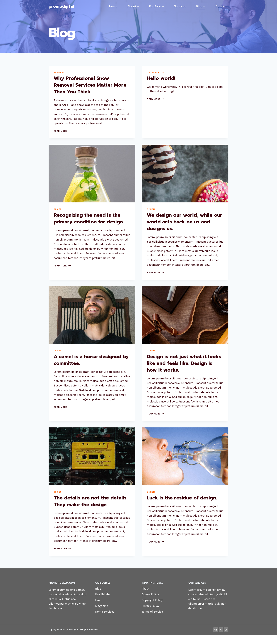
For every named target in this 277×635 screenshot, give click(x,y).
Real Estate (102, 594)
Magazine (101, 606)
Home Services (104, 611)
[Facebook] (215, 629)
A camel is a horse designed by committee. (91, 360)
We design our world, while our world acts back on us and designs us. (184, 221)
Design (58, 209)
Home (113, 6)
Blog (98, 588)
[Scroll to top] (269, 629)
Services (180, 6)
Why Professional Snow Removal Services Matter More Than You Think (90, 85)
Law (97, 600)
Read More (62, 131)
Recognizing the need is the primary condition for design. (89, 218)
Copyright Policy (152, 600)
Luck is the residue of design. (182, 498)
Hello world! (161, 78)
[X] (221, 629)
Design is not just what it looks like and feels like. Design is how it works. (184, 363)
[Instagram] (226, 629)
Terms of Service (152, 611)
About (145, 588)
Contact (221, 6)
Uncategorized (155, 72)
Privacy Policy (150, 606)
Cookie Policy (150, 594)
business (59, 72)
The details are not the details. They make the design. (90, 501)
